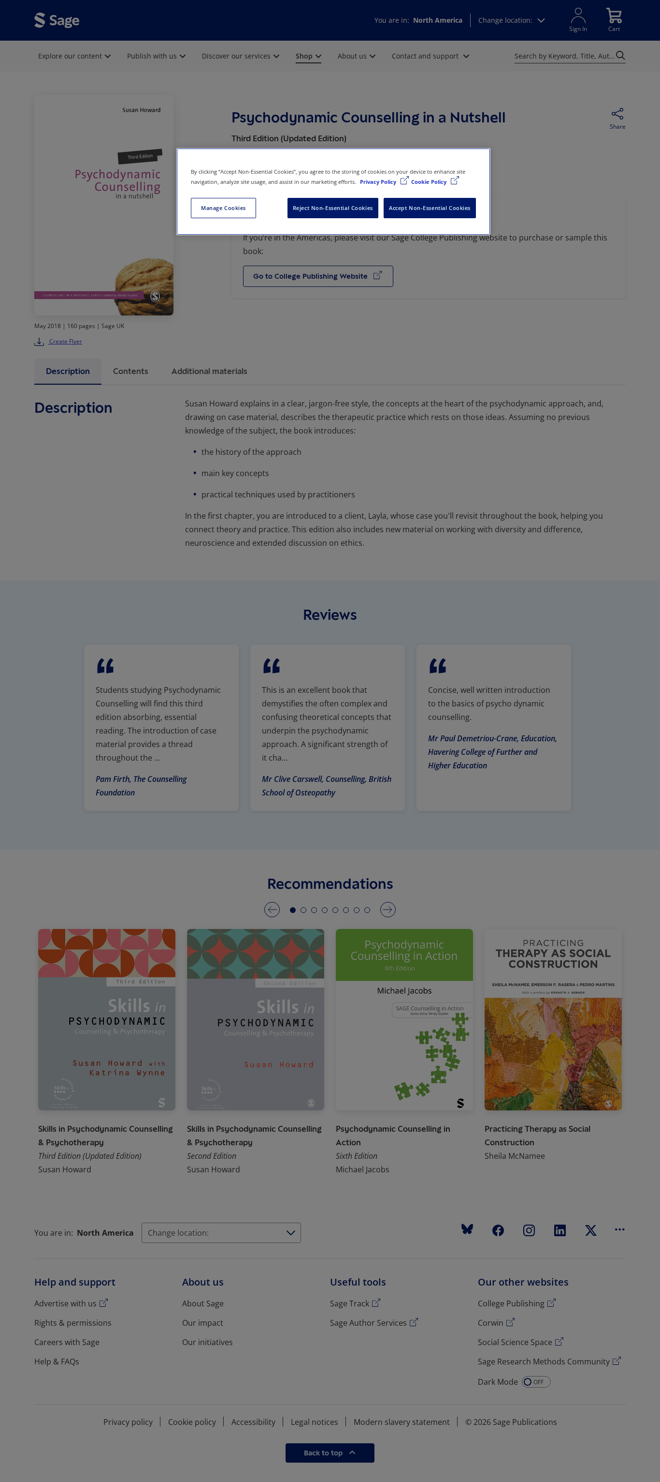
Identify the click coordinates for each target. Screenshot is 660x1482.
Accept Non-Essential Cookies (430, 207)
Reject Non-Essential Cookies (333, 207)
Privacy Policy (379, 181)
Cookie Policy (429, 181)
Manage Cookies (223, 207)
